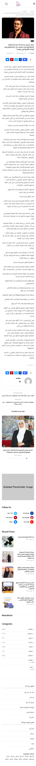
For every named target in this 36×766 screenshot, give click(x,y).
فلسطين (31, 759)
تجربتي (17, 638)
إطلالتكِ (17, 629)
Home (32, 11)
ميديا (31, 667)
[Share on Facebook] (20, 59)
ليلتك (32, 743)
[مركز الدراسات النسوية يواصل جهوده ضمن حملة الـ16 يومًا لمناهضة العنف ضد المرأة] (7, 557)
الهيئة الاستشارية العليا (27, 707)
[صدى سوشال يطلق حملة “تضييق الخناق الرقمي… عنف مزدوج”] (7, 602)
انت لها (22, 756)
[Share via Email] (7, 59)
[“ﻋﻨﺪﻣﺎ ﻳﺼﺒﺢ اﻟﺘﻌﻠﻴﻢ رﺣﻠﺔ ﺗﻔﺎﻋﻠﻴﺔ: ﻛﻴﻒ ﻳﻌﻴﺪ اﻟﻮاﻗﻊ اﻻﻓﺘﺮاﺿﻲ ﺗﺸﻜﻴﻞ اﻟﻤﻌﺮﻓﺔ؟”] (18, 431)
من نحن (31, 697)
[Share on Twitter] (16, 59)
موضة (32, 738)
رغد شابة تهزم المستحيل (26, 537)
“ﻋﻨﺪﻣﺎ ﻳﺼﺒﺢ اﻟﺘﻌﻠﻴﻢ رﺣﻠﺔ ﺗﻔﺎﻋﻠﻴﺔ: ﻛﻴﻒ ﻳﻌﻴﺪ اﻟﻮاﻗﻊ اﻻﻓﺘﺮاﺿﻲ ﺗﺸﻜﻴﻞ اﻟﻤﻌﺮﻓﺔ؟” (18, 451)
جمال (17, 756)
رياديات (17, 642)
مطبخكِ (17, 655)
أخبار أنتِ (31, 728)
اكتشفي (31, 748)
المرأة (27, 756)
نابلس (11, 759)
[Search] (7, 4)
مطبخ (20, 759)
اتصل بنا (31, 717)
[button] (3, 437)
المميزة (17, 633)
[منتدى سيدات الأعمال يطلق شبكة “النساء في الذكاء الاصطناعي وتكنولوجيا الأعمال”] (7, 587)
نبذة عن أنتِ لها (29, 692)
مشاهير (25, 759)
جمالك (32, 733)
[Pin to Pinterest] (12, 59)
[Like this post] (24, 59)
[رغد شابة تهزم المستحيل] (7, 541)
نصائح (7, 759)
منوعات (25, 11)
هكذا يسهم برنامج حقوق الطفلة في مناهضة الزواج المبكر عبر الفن (25, 569)
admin (32, 53)
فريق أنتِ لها (30, 702)
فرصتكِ (17, 651)
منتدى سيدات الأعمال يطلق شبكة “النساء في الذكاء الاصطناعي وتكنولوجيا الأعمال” (25, 586)
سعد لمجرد (30, 365)
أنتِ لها (32, 756)
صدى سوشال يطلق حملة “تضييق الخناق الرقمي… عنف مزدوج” (25, 600)
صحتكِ (17, 647)
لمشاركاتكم (30, 712)
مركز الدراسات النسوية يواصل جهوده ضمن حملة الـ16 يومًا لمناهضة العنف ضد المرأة (25, 555)
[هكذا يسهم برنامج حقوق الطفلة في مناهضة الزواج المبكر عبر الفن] (7, 572)
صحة (7, 756)
